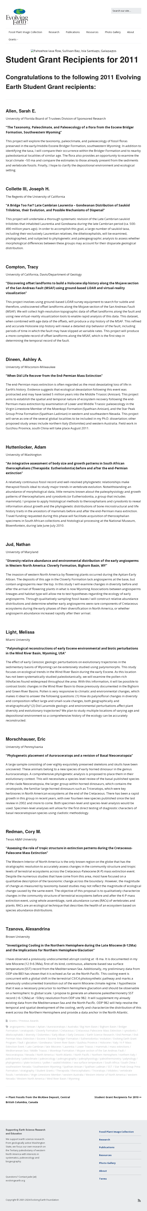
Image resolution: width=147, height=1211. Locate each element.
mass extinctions (119, 1046)
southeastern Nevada (18, 1066)
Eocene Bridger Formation (63, 1038)
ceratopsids (27, 1030)
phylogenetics (14, 1062)
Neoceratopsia (14, 1054)
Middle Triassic (38, 1050)
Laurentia (68, 1046)
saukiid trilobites (62, 1062)
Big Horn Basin (89, 1026)
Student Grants (45, 1070)
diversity (30, 1034)
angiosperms (17, 1026)
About (130, 32)
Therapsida (62, 1070)
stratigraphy (27, 1070)
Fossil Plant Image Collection (25, 32)
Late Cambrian (35, 1046)
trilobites (113, 1070)
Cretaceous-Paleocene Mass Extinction (98, 1030)
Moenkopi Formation (62, 1050)
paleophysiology (88, 1058)
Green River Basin (64, 1042)
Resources (92, 32)
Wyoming (73, 1078)
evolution (105, 1038)
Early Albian (58, 1034)
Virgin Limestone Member (46, 1074)
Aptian (41, 1026)
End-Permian (123, 1034)
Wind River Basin (56, 1078)
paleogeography (67, 1058)
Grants (12, 39)
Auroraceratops (56, 1026)
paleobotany (13, 1058)
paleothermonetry (110, 1058)
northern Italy (127, 1054)
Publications (73, 32)
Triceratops (98, 1070)
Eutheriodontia (89, 1038)
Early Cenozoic (76, 1034)
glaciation (31, 1042)
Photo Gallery (113, 32)
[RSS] (139, 1200)
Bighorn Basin (108, 1026)
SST (110, 1066)
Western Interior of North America (105, 1074)
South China (128, 1062)
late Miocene (53, 1046)
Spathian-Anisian (72, 1066)
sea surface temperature (88, 1062)
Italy (115, 1042)
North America (45, 1054)
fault (20, 1042)
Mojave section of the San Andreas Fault (100, 1050)
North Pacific (81, 1054)
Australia (73, 1026)
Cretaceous (67, 1030)
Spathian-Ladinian (95, 1066)
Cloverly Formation (47, 1030)
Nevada (29, 1054)
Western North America (30, 1078)
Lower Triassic (85, 1046)
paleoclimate (30, 1058)
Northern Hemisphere (104, 1054)
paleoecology (47, 1058)
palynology (129, 1058)
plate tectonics (32, 1062)
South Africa (112, 1062)
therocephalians (80, 1070)
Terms (103, 1178)
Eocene (41, 1038)
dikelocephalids (14, 1034)
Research (54, 32)
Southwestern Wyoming (47, 1066)
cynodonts (130, 1030)
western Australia (73, 1074)
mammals (101, 1046)
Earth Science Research (100, 1034)
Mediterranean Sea (17, 1050)
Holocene (105, 1042)
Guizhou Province (87, 1042)
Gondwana (45, 1042)
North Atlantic (64, 1054)
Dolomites (43, 1034)
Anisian (31, 1026)
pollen (46, 1062)
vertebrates (22, 1074)
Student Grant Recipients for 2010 (116, 1097)
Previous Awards (29, 1020)
